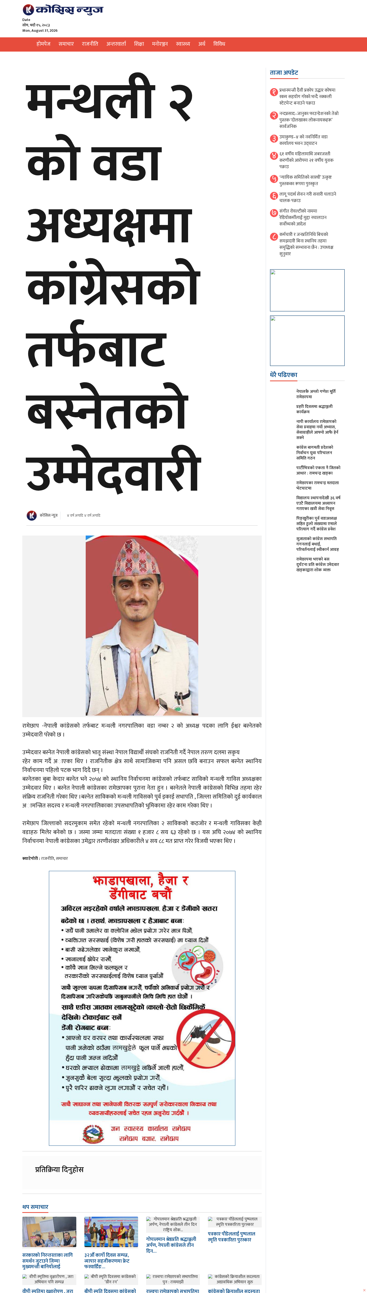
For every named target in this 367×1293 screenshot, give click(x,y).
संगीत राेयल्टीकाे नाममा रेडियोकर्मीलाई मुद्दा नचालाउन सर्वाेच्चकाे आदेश (302, 217)
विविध (219, 44)
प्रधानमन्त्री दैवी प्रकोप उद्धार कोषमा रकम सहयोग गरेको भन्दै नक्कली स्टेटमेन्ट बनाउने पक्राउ (307, 97)
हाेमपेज (44, 44)
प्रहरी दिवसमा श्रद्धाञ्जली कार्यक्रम (314, 409)
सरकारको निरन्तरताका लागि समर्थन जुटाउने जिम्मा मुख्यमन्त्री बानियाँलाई (47, 1261)
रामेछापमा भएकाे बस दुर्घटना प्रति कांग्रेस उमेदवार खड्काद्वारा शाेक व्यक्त (317, 565)
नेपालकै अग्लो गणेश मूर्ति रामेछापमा (316, 394)
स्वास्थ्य (183, 44)
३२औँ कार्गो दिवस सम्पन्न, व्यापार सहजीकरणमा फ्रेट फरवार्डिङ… (106, 1261)
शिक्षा (139, 44)
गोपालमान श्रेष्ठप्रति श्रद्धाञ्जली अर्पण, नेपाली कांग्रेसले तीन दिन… (171, 1245)
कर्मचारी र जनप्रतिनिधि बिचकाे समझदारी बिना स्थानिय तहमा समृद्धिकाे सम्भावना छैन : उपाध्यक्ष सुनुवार (306, 244)
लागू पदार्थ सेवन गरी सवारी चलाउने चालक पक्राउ (307, 197)
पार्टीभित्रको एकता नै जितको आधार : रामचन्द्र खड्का (318, 470)
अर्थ (201, 44)
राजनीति (90, 44)
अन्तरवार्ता (116, 44)
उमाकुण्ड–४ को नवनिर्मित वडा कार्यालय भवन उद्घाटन (303, 140)
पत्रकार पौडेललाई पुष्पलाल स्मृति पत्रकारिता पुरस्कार (231, 1237)
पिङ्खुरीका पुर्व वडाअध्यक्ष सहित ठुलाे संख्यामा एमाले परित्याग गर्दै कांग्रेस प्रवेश (316, 524)
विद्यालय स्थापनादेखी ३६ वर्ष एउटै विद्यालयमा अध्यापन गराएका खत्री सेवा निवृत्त (318, 503)
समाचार (66, 44)
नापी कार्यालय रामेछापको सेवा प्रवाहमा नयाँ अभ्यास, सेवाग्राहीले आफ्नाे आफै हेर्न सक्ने (317, 429)
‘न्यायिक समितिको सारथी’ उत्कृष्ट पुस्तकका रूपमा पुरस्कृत (305, 181)
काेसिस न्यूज (48, 515)
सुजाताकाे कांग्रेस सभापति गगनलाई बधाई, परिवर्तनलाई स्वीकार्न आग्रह (317, 544)
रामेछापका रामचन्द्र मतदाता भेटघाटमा (317, 485)
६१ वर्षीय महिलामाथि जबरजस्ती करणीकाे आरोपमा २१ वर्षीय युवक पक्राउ (306, 160)
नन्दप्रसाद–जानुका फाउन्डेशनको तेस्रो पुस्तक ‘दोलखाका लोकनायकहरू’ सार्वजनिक (309, 120)
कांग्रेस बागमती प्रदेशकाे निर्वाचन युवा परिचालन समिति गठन (314, 453)
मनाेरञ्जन (160, 44)
